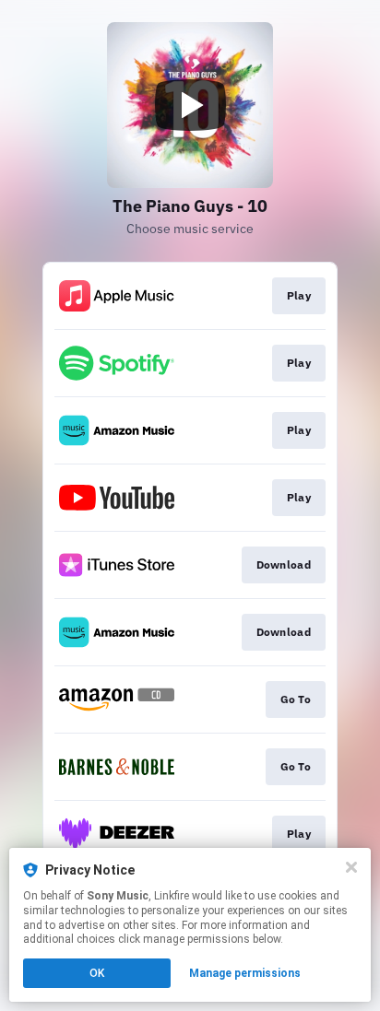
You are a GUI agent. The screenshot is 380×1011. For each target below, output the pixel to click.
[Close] (351, 867)
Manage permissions (245, 973)
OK (96, 973)
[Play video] (190, 105)
